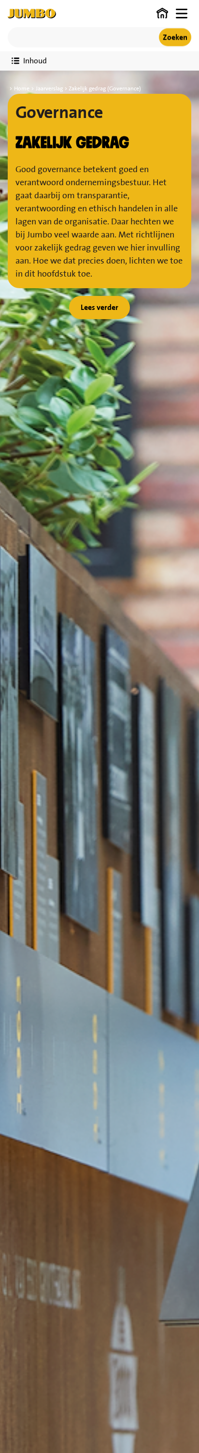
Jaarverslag (49, 88)
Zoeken (175, 37)
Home (21, 88)
